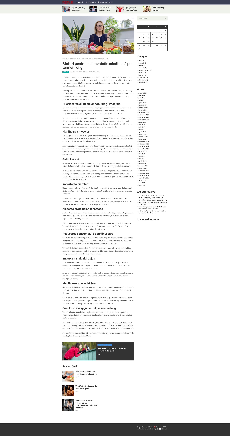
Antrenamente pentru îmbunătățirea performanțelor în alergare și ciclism (86, 404)
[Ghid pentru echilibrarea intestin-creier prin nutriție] (68, 376)
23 (165, 41)
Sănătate (65, 71)
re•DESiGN (149, 427)
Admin (73, 71)
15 (161, 38)
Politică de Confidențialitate (145, 429)
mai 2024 (141, 158)
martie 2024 (142, 163)
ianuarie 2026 (142, 110)
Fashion (140, 75)
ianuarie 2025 (142, 139)
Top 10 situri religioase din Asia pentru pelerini (86, 387)
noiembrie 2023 (143, 173)
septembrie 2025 (143, 120)
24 (139, 45)
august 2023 (142, 180)
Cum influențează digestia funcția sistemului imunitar (131, 9)
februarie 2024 (143, 166)
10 (139, 38)
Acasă (80, 2)
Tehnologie (142, 82)
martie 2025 (142, 134)
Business (141, 65)
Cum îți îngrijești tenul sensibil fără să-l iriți (152, 200)
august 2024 (142, 151)
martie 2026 (142, 105)
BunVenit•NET (161, 427)
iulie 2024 (141, 154)
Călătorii (141, 68)
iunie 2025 (141, 127)
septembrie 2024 (143, 149)
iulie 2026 (141, 95)
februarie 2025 (143, 137)
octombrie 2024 (143, 146)
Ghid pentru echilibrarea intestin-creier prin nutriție (86, 373)
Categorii (90, 2)
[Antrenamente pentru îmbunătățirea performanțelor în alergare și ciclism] (68, 405)
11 (144, 38)
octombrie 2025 (143, 117)
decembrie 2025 (143, 112)
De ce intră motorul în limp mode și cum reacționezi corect (105, 9)
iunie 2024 (141, 156)
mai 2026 (141, 100)
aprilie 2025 (142, 132)
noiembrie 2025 (143, 115)
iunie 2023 (141, 185)
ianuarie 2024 (142, 168)
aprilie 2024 (142, 161)
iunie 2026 (141, 98)
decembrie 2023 (143, 171)
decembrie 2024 (143, 141)
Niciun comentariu (94, 71)
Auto (139, 60)
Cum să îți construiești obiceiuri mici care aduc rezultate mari (79, 9)
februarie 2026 (143, 107)
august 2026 (142, 93)
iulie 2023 (141, 183)
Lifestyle (141, 77)
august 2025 (142, 122)
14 (157, 38)
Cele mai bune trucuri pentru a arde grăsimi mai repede (158, 9)
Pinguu (139, 427)
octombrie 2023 (143, 175)
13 (152, 38)
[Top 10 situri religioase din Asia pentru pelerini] (68, 390)
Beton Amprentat (106, 2)
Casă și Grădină (143, 70)
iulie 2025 (141, 124)
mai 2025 (141, 129)
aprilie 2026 (142, 103)
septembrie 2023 (143, 178)
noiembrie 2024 (143, 144)
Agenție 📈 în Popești (160, 429)
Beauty (140, 63)
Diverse (140, 73)
